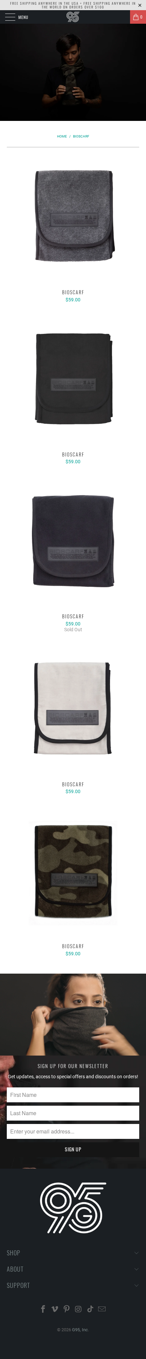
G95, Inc (80, 1329)
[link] (73, 17)
